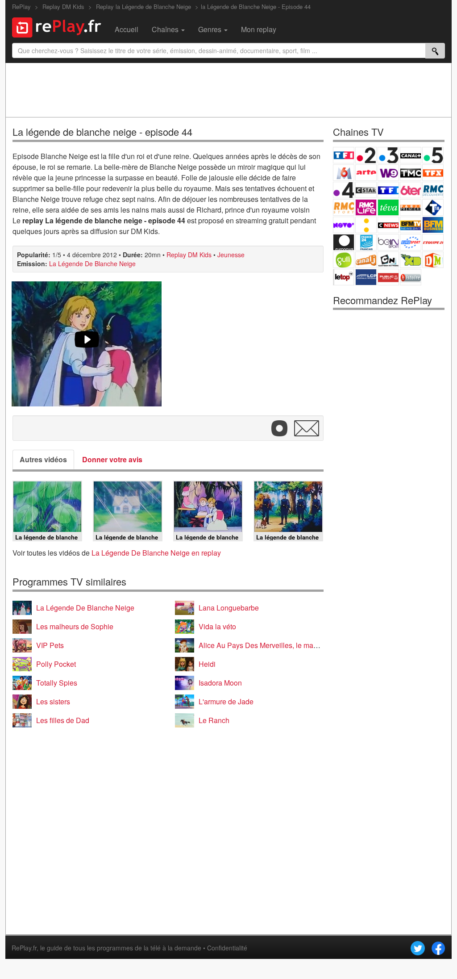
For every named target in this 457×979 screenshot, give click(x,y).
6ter (410, 190)
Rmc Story (343, 207)
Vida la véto (217, 626)
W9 (388, 172)
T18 (433, 207)
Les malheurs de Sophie (74, 626)
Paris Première (410, 207)
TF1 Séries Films (388, 190)
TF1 (343, 155)
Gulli (343, 259)
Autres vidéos (43, 459)
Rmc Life (366, 207)
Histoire (410, 277)
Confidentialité (227, 947)
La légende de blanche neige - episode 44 (102, 131)
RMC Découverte (433, 190)
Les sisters (53, 701)
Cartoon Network (388, 259)
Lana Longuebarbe (229, 607)
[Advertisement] (228, 90)
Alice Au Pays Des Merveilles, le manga (262, 645)
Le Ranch (214, 720)
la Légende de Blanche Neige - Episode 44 (256, 6)
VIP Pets (50, 645)
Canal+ (410, 155)
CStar (366, 190)
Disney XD (410, 259)
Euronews (343, 242)
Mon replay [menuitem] (258, 29)
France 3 (388, 155)
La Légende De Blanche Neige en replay (156, 553)
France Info (366, 225)
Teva (388, 207)
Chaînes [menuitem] (166, 29)
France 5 (433, 155)
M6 (343, 172)
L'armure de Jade (226, 701)
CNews (388, 225)
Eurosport (410, 242)
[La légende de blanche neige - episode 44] (87, 343)
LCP (366, 277)
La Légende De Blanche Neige (92, 263)
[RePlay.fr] (60, 26)
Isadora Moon (220, 683)
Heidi (207, 664)
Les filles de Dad (62, 720)
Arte (366, 172)
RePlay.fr (24, 947)
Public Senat (388, 277)
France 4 (343, 190)
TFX (433, 172)
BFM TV (410, 225)
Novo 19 (343, 225)
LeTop (343, 277)
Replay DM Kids (189, 254)
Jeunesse (231, 254)
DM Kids (433, 259)
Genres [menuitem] (210, 29)
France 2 (366, 155)
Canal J (366, 259)
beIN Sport (388, 242)
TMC (410, 172)
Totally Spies (56, 683)
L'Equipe (433, 242)
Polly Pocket (56, 664)
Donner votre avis (112, 459)
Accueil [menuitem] (126, 29)
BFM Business (433, 225)
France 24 (366, 242)
